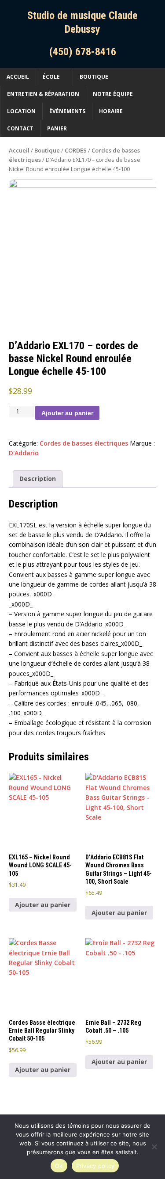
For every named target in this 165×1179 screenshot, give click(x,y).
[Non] (154, 1146)
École (51, 76)
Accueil (18, 76)
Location (21, 111)
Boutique (94, 76)
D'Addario (24, 453)
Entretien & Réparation (43, 94)
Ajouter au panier (67, 412)
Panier (57, 128)
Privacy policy (95, 1165)
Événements (67, 111)
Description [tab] (37, 478)
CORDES (76, 150)
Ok (59, 1165)
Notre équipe (113, 94)
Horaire (111, 111)
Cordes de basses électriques (84, 443)
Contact (20, 128)
